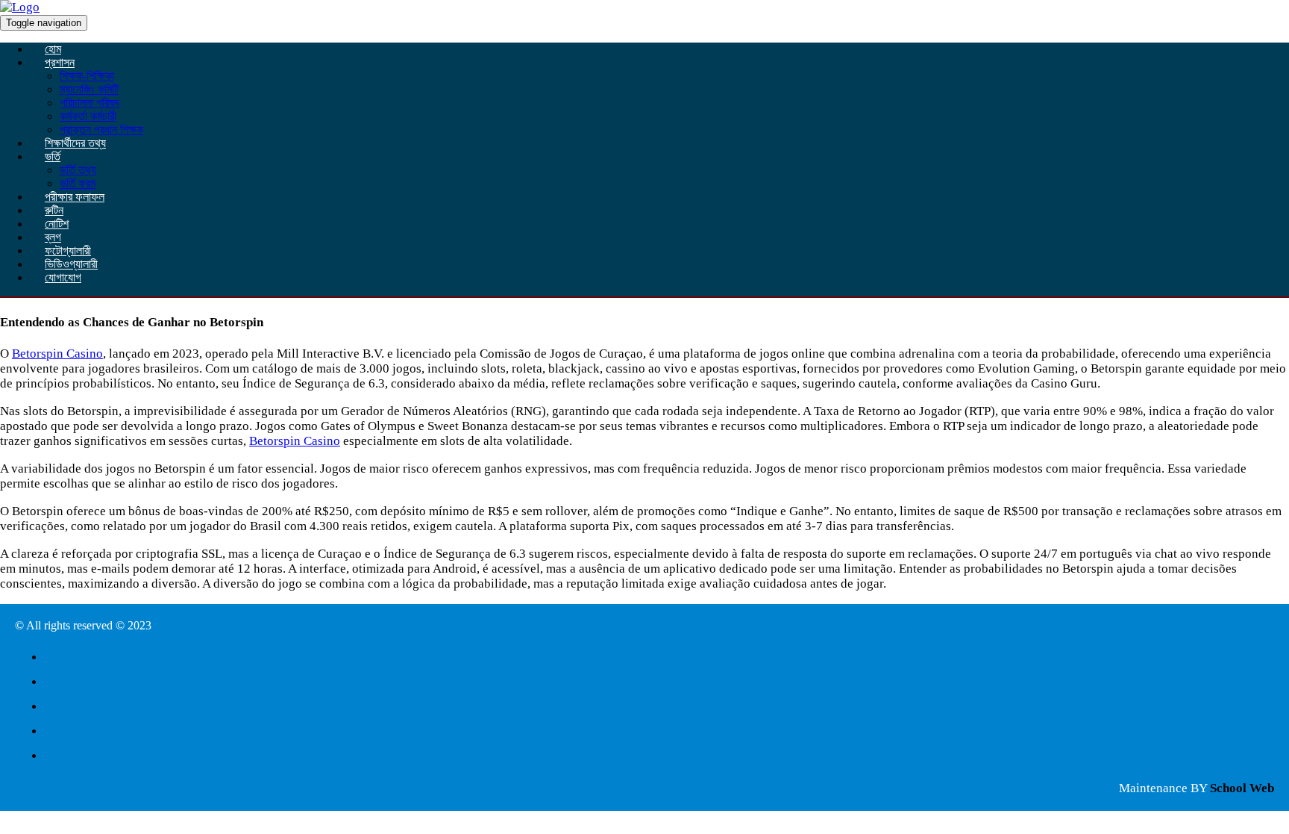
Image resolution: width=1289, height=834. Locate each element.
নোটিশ (57, 223)
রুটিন (54, 210)
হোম (53, 49)
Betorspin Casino (57, 353)
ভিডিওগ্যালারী (71, 264)
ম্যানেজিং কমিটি (89, 89)
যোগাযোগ (63, 277)
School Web (1242, 788)
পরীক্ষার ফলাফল (74, 196)
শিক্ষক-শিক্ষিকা (87, 75)
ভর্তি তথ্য (78, 170)
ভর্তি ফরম (77, 183)
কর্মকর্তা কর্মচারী (88, 116)
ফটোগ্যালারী (68, 250)
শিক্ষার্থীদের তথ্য (75, 143)
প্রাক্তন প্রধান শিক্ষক (101, 129)
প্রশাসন (60, 62)
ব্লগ (53, 237)
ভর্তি (52, 156)
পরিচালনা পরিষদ (89, 102)
